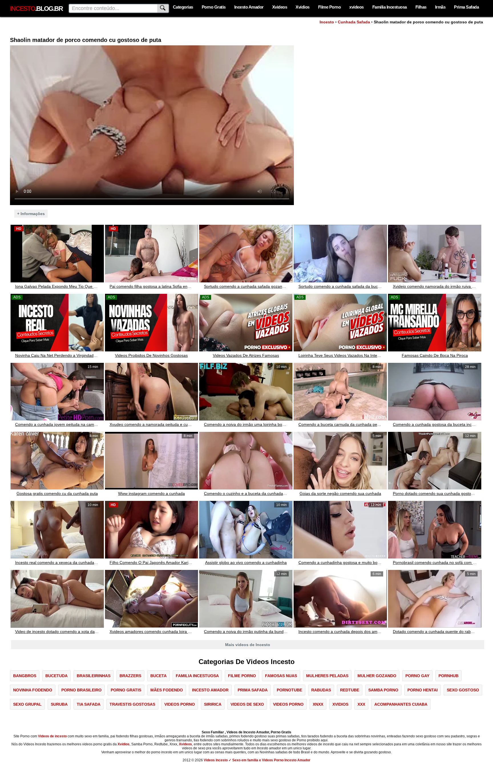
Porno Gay (417, 675)
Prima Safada (466, 7)
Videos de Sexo (247, 704)
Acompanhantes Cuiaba (400, 704)
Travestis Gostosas (132, 704)
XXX (361, 704)
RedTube (349, 690)
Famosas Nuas (281, 675)
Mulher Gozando (376, 675)
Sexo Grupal (27, 704)
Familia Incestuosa (389, 7)
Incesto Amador (249, 7)
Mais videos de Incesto (247, 644)
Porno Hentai (422, 690)
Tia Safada (88, 704)
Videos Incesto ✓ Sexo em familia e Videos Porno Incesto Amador (257, 760)
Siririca (212, 704)
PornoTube (289, 690)
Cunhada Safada (354, 22)
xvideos (356, 7)
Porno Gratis (214, 7)
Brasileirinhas (93, 675)
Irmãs (440, 7)
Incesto (327, 22)
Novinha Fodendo (32, 690)
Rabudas (321, 690)
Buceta (158, 675)
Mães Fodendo (166, 690)
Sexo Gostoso (463, 690)
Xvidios (303, 7)
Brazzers (130, 675)
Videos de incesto (52, 736)
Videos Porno (179, 704)
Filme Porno (329, 7)
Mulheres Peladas (327, 675)
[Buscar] (163, 8)
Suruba (59, 704)
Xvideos (279, 7)
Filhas (421, 7)
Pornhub (448, 675)
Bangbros (24, 675)
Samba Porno (383, 690)
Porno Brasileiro (81, 690)
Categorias (183, 7)
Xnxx (318, 704)
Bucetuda (56, 675)
